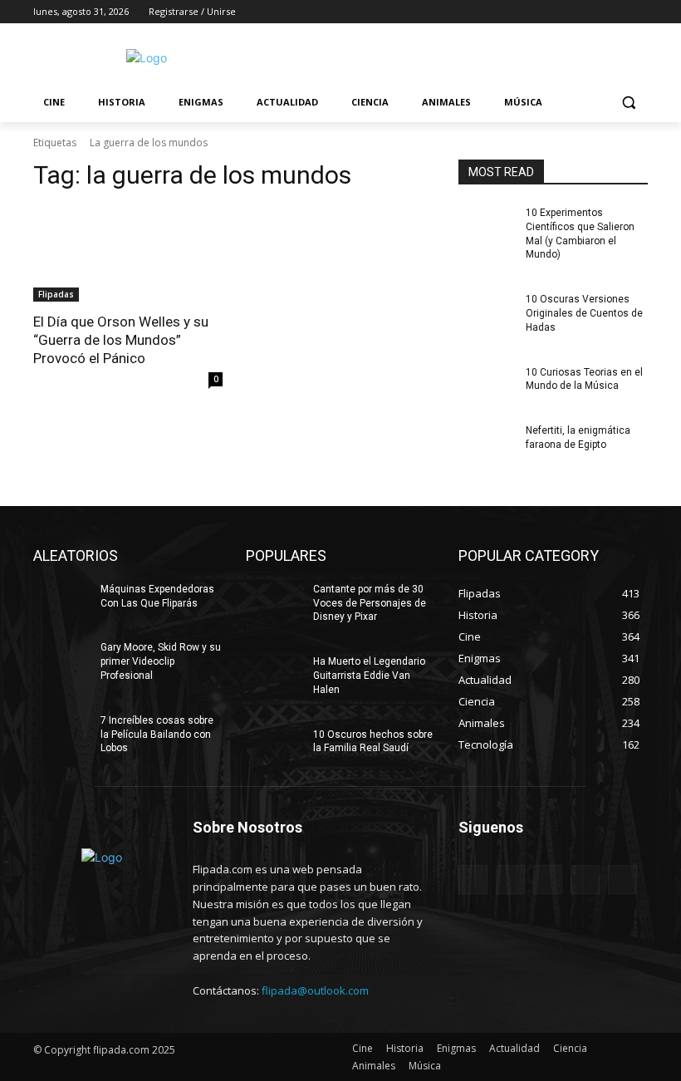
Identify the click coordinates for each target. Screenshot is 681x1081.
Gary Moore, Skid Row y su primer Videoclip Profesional (160, 661)
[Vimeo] (615, 12)
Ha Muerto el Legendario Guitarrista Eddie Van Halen (369, 675)
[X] (592, 12)
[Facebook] (546, 12)
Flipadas (56, 294)
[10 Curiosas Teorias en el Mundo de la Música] (486, 385)
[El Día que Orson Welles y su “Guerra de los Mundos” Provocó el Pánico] (128, 254)
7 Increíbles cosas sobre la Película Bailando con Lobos (156, 734)
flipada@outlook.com (315, 990)
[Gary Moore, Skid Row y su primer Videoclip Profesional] (61, 661)
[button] (628, 102)
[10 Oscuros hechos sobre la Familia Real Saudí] (274, 748)
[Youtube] (638, 12)
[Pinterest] (547, 879)
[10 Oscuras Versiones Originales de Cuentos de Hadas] (486, 312)
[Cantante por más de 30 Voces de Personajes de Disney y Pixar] (274, 602)
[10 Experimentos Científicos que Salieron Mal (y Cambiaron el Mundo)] (486, 226)
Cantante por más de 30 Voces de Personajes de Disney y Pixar (369, 603)
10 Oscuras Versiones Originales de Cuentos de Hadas (584, 313)
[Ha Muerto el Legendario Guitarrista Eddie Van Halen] (274, 675)
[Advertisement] (453, 56)
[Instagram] (569, 12)
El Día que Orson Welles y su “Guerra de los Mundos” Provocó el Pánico (120, 339)
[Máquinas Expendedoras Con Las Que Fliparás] (61, 602)
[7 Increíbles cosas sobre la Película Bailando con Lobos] (61, 734)
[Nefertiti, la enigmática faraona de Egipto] (486, 444)
